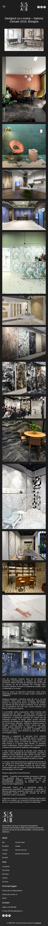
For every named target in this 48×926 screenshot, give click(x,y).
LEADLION (38, 923)
